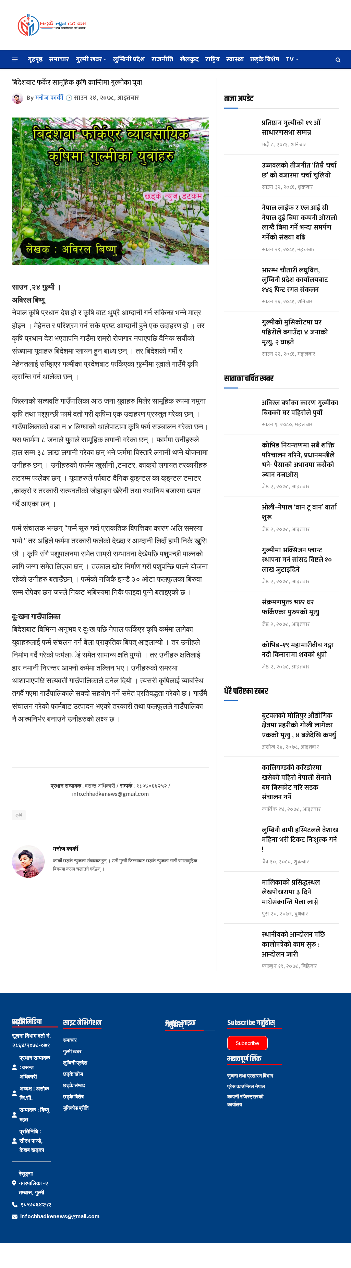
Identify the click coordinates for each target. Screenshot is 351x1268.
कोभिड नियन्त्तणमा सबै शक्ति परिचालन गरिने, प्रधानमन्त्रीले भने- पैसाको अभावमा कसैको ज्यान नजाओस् (298, 460)
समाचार (59, 59)
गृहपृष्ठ (35, 59)
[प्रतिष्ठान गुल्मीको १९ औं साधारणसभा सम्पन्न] (240, 129)
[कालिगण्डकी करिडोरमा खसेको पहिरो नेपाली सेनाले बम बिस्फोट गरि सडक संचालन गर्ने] (240, 774)
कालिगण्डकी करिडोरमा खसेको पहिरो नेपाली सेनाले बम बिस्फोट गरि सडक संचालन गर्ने (296, 782)
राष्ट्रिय (212, 59)
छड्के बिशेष (264, 59)
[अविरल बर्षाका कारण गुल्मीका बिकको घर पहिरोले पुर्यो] (240, 409)
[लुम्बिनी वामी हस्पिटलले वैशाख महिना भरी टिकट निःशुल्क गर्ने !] (240, 836)
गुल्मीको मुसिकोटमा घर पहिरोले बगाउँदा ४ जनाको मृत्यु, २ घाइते (295, 332)
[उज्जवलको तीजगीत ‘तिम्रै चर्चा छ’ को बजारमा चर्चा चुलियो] (240, 172)
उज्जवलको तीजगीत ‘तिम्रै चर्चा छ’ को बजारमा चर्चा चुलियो (299, 170)
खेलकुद (189, 59)
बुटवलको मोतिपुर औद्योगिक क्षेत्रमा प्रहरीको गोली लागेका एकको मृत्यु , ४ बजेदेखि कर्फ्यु (299, 725)
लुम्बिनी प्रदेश (129, 59)
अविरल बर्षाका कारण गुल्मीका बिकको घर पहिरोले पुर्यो (300, 408)
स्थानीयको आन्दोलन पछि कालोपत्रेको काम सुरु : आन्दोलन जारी (293, 944)
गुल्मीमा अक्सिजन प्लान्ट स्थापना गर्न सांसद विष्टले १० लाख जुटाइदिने (297, 560)
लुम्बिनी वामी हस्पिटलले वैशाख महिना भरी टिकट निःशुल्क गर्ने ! (300, 840)
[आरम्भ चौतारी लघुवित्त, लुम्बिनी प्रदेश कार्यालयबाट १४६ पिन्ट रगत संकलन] (240, 276)
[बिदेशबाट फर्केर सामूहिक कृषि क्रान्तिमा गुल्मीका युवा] (110, 263)
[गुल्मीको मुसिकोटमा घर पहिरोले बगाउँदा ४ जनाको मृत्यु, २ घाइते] (240, 329)
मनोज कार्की (49, 98)
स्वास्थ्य (235, 59)
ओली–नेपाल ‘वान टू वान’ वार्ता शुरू (299, 512)
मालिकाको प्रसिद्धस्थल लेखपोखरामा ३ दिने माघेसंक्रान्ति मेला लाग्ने (291, 892)
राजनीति (162, 59)
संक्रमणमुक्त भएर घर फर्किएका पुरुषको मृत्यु (290, 607)
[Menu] (15, 59)
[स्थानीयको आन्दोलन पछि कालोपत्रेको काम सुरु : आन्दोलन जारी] (240, 941)
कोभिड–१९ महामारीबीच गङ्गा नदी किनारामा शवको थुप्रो (298, 650)
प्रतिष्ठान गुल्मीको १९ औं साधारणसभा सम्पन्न (292, 128)
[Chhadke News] (51, 25)
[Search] (337, 59)
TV (290, 59)
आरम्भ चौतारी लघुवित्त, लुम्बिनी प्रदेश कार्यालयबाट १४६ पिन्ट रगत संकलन (295, 280)
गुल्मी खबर (89, 59)
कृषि (18, 814)
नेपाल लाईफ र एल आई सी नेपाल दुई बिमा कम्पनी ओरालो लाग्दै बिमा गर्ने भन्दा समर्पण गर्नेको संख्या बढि (299, 222)
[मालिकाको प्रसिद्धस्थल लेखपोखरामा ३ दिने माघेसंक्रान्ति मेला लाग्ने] (240, 889)
